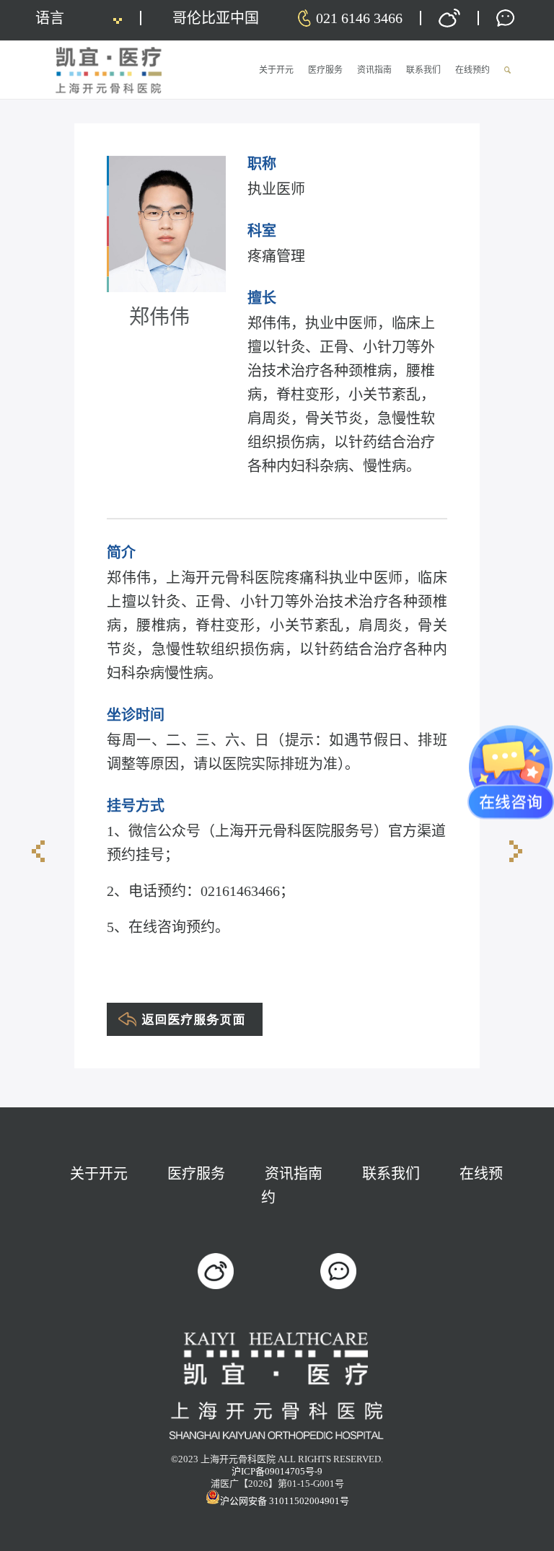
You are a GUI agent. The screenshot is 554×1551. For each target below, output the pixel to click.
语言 (49, 18)
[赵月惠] (38, 851)
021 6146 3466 (359, 18)
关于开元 (99, 1174)
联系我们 (391, 1174)
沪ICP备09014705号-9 (277, 1471)
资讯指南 (293, 1174)
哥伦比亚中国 (215, 18)
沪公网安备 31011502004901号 (284, 1500)
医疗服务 (196, 1174)
